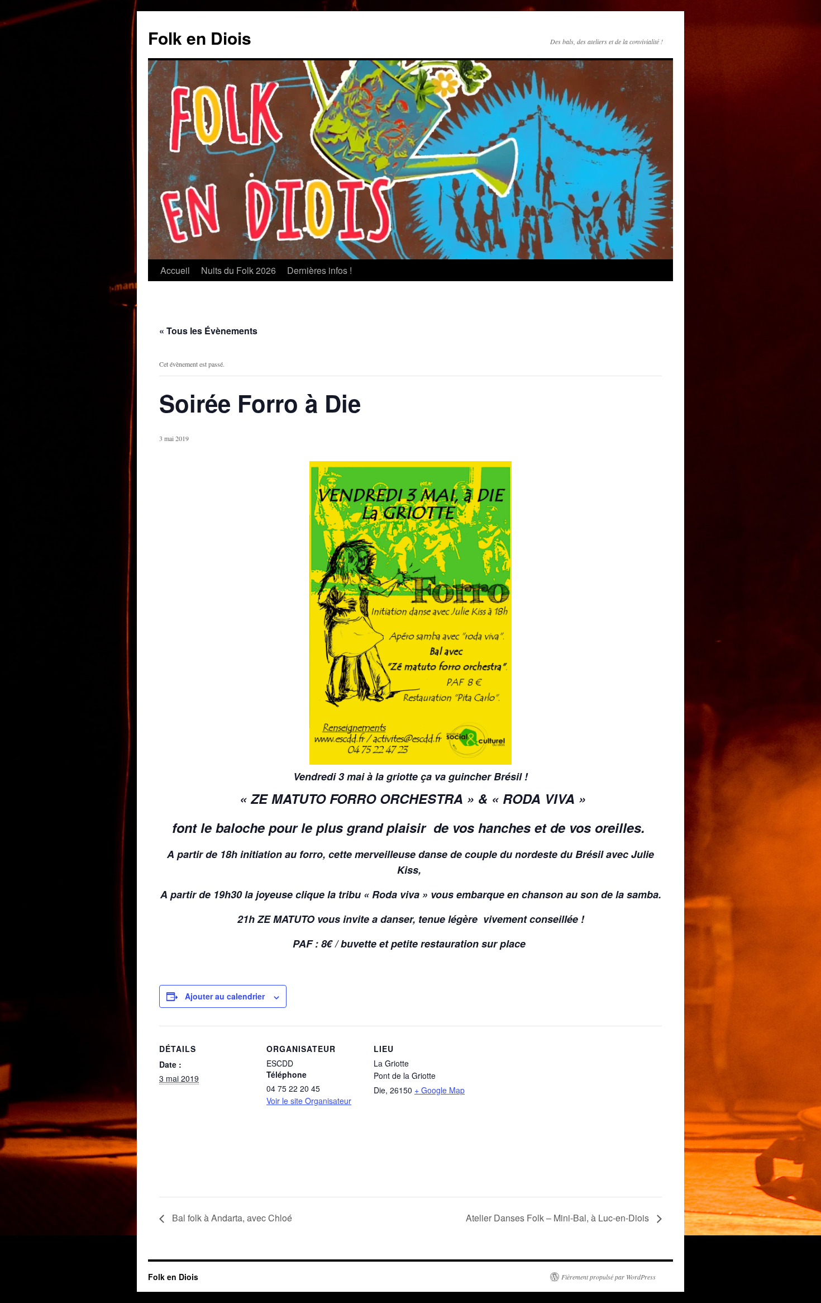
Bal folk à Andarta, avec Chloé (231, 1217)
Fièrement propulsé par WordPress (608, 1276)
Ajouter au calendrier (225, 996)
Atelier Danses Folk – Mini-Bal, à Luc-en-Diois (558, 1217)
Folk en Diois (199, 38)
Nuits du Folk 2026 (238, 270)
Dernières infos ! (319, 270)
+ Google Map (439, 1090)
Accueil (175, 270)
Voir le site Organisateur (308, 1100)
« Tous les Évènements (208, 330)
